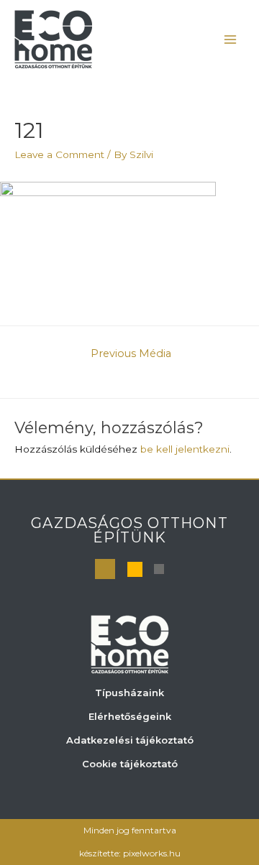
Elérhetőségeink (129, 716)
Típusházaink (129, 692)
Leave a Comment (59, 154)
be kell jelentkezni (185, 449)
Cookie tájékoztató (130, 763)
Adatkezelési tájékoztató (130, 740)
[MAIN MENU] (230, 39)
